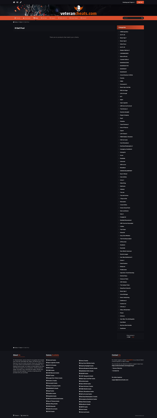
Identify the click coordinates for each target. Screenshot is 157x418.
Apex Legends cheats (53, 362)
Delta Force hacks (52, 409)
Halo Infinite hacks (85, 383)
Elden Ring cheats (52, 403)
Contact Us (25, 415)
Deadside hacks (51, 396)
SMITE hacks (84, 407)
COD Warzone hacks (53, 373)
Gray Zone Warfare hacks (87, 363)
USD (133, 337)
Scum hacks (83, 409)
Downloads (28, 18)
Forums (18, 18)
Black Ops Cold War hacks (87, 378)
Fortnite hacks (84, 381)
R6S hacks (50, 367)
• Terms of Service (117, 368)
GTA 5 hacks (51, 411)
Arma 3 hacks (84, 360)
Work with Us (63, 18)
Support (53, 18)
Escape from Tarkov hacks (54, 378)
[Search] (142, 18)
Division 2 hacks (52, 380)
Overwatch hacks (52, 383)
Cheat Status (74, 18)
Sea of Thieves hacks (53, 401)
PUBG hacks (50, 370)
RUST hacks (50, 375)
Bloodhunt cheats (85, 404)
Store (36, 18)
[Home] (14, 2)
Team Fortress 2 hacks (86, 386)
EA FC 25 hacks (51, 365)
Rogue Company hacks (54, 385)
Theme (16, 415)
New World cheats (85, 401)
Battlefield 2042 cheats (86, 371)
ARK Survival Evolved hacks (55, 398)
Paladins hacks (51, 393)
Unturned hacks (84, 412)
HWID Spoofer (51, 406)
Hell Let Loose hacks (86, 394)
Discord (84, 18)
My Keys (44, 18)
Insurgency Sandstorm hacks (88, 399)
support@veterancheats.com (120, 379)
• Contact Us (115, 370)
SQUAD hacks (84, 373)
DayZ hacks (50, 391)
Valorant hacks (51, 360)
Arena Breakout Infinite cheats (88, 368)
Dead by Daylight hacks (86, 365)
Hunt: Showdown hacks (87, 391)
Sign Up (140, 2)
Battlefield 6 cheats (52, 388)
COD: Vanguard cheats (86, 376)
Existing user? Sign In (128, 2)
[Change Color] (20, 2)
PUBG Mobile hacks (85, 389)
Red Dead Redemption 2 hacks (88, 396)
